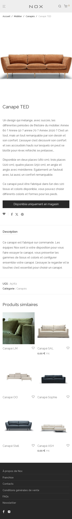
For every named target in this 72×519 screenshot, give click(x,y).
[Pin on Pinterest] (22, 214)
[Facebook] (3, 511)
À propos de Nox (12, 471)
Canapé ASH (45, 446)
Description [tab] (10, 231)
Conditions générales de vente (21, 490)
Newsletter (9, 502)
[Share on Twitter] (16, 214)
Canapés (30, 16)
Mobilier (18, 16)
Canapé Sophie (47, 397)
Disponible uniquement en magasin (36, 204)
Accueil (6, 16)
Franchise (8, 477)
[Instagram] (9, 511)
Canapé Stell (11, 446)
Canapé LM (10, 348)
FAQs (6, 496)
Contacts (8, 483)
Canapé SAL (45, 348)
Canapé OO (10, 397)
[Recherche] (61, 6)
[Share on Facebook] (12, 214)
